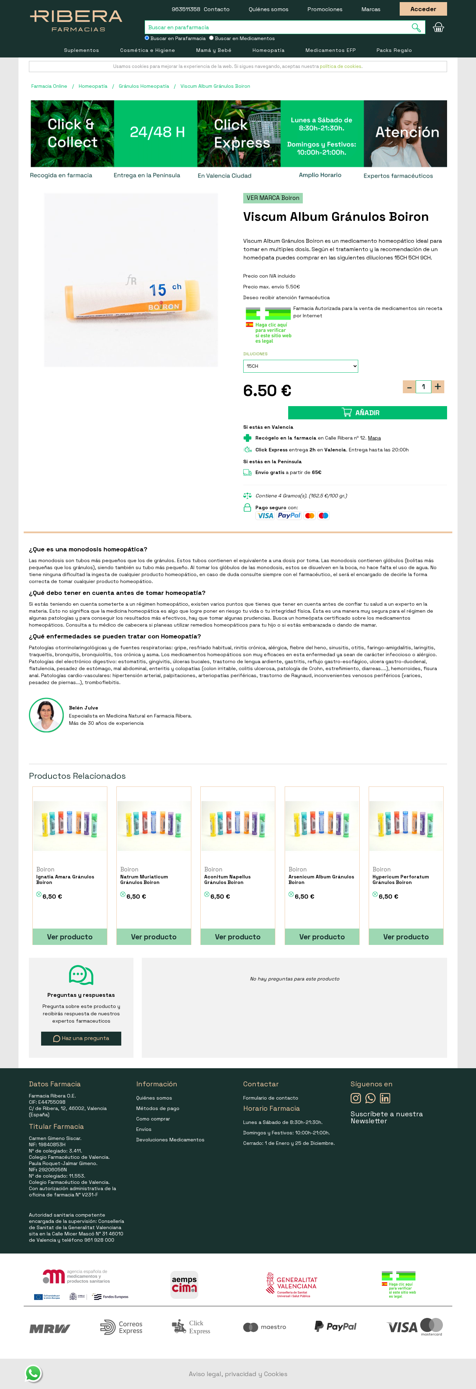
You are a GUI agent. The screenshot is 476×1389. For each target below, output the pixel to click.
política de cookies (340, 66)
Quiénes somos (269, 9)
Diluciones (255, 354)
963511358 (186, 9)
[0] (438, 27)
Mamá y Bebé (214, 50)
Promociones (325, 9)
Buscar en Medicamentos (244, 38)
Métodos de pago (157, 1108)
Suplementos (81, 50)
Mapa (374, 438)
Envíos (144, 1129)
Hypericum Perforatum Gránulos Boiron (401, 879)
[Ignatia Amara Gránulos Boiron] (70, 826)
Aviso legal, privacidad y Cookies (238, 1374)
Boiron (45, 869)
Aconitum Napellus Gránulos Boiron (227, 879)
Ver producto (70, 936)
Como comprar (153, 1119)
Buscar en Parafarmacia (177, 38)
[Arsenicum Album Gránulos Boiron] (322, 826)
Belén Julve (83, 708)
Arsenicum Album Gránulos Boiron (321, 879)
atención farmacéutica (303, 297)
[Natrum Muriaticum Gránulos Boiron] (154, 826)
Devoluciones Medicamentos (170, 1139)
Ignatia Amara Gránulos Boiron (65, 879)
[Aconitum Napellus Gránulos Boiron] (238, 826)
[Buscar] (418, 27)
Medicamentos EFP (331, 50)
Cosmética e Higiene (147, 50)
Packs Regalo (394, 50)
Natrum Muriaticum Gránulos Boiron (144, 879)
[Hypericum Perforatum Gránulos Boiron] (406, 826)
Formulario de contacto (270, 1098)
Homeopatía (269, 50)
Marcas (371, 9)
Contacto (217, 9)
